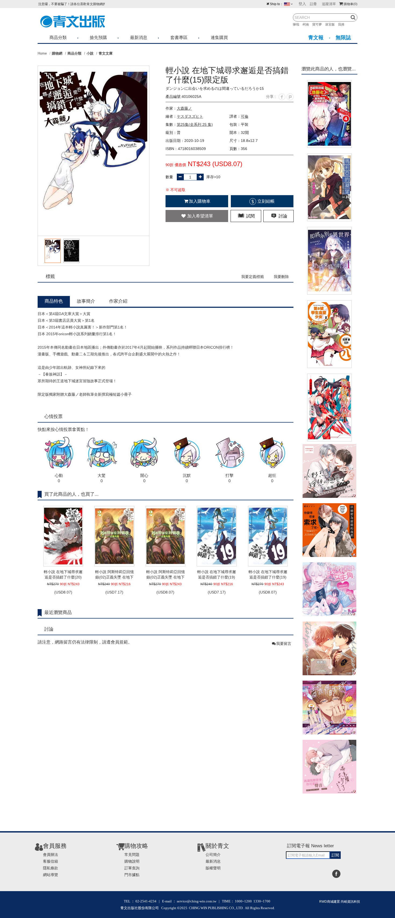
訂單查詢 (131, 868)
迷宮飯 (331, 24)
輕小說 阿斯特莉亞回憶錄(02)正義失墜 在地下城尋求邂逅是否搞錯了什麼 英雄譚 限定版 (165, 575)
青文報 (316, 37)
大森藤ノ (184, 108)
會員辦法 (50, 854)
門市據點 (131, 875)
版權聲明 (213, 868)
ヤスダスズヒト (190, 116)
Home (42, 53)
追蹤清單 (329, 4)
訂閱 (335, 855)
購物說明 (131, 861)
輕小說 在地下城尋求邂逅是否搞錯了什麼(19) (216, 574)
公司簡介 (213, 854)
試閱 (250, 216)
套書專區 (179, 37)
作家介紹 (118, 301)
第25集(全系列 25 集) (195, 124)
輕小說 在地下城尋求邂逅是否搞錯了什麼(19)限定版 (268, 575)
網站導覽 (50, 875)
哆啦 (298, 24)
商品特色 (54, 301)
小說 (90, 53)
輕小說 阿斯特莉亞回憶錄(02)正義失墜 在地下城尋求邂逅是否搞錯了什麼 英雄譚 (114, 575)
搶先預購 (98, 37)
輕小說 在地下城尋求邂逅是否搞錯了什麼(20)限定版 (63, 575)
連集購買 (219, 37)
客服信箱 (50, 861)
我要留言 (283, 643)
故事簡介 (86, 301)
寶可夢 (318, 24)
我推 (343, 24)
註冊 (313, 4)
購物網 (57, 53)
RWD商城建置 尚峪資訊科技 (339, 901)
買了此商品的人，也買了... (71, 494)
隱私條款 (50, 868)
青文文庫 (106, 53)
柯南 (307, 24)
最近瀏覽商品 (58, 612)
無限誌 (343, 37)
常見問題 (131, 854)
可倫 (244, 116)
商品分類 (58, 37)
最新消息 (138, 37)
